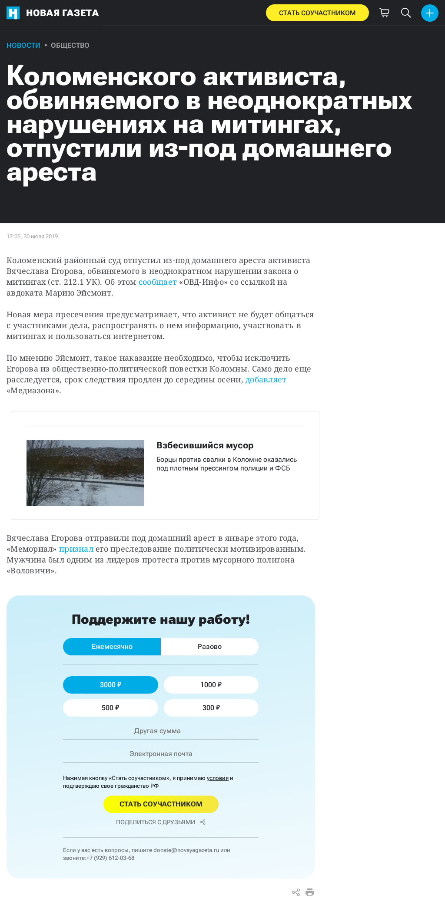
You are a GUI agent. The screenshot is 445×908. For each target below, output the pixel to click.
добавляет (266, 379)
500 (107, 708)
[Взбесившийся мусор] (165, 465)
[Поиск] (406, 13)
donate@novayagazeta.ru (186, 850)
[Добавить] (429, 13)
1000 (208, 685)
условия (218, 778)
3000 (108, 685)
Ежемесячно (112, 646)
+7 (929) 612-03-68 (110, 858)
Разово (210, 646)
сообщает (158, 281)
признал (76, 548)
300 (208, 708)
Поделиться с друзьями (155, 822)
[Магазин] (384, 13)
